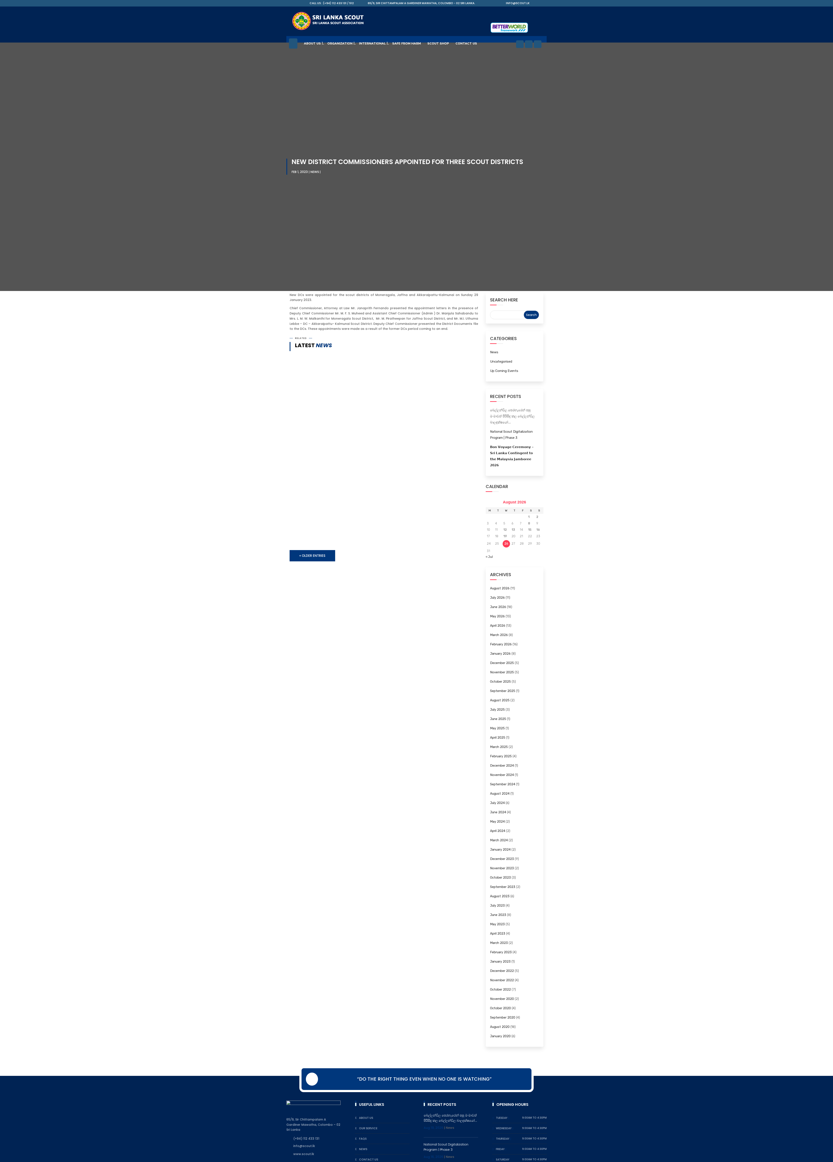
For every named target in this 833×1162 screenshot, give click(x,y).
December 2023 (502, 859)
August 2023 (500, 896)
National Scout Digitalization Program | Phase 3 (340, 522)
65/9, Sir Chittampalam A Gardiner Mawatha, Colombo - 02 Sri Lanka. (421, 3)
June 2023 (498, 915)
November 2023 (502, 868)
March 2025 (499, 747)
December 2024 (502, 766)
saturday (502, 1159)
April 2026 (497, 626)
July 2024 (497, 803)
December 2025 (502, 663)
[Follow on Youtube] (529, 44)
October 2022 (500, 989)
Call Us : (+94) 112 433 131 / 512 (332, 3)
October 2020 (500, 1008)
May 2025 (497, 728)
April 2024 (497, 831)
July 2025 (497, 710)
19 (505, 536)
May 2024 (497, 821)
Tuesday (502, 1118)
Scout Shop (438, 43)
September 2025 (502, 691)
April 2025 (497, 738)
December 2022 (502, 971)
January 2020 (500, 1036)
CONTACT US (466, 43)
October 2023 (500, 877)
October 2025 (500, 682)
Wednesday (504, 1128)
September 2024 (502, 784)
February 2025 (501, 756)
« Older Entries (312, 555)
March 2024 (499, 840)
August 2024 (500, 793)
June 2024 (498, 812)
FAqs (363, 1139)
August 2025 (500, 700)
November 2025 (502, 672)
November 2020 (502, 999)
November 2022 (502, 980)
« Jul (489, 557)
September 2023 (502, 887)
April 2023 (497, 933)
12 (505, 530)
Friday (500, 1149)
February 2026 (501, 644)
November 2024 (502, 775)
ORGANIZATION (340, 43)
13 (513, 530)
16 (538, 530)
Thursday (503, 1139)
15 (529, 530)
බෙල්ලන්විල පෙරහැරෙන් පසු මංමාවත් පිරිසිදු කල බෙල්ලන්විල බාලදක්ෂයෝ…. (359, 481)
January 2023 (500, 961)
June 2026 (498, 607)
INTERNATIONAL (372, 43)
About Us (312, 43)
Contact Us (368, 1159)
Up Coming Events (504, 371)
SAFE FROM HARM (406, 43)
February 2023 (501, 952)
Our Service (368, 1128)
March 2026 (499, 635)
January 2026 (500, 654)
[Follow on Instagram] (537, 44)
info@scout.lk (518, 3)
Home (293, 45)
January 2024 (500, 849)
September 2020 (502, 1017)
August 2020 (500, 1027)
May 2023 (497, 924)
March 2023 (499, 943)
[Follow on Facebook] (520, 44)
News (314, 172)
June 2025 (498, 719)
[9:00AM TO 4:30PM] (510, 1118)
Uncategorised (501, 361)
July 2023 (497, 905)
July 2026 (497, 598)
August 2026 (500, 588)
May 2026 (497, 616)
